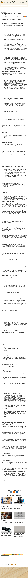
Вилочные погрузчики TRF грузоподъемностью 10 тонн (18, 505)
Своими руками (13, 16)
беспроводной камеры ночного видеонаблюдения (14, 109)
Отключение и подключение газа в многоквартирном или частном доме (19, 534)
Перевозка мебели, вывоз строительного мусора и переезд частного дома (5, 506)
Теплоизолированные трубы (6, 533)
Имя (1, 543)
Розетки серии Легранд (18, 519)
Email (10, 543)
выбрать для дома (14, 202)
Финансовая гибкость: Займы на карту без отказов (6, 520)
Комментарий (3, 545)
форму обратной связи (13, 564)
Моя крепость (14, 1)
